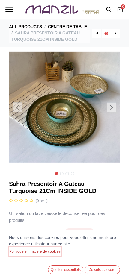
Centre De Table (67, 26)
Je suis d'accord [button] (102, 270)
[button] (17, 107)
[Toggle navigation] (9, 9)
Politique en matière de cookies (35, 251)
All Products (25, 26)
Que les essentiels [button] (66, 270)
